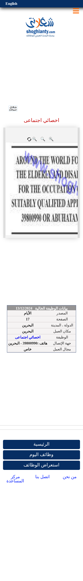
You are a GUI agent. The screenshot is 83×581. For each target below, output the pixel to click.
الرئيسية (41, 444)
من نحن (70, 476)
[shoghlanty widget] (13, 109)
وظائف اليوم (41, 454)
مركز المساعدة (15, 478)
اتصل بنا (42, 476)
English (11, 4)
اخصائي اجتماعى (27, 337)
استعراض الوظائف (41, 464)
